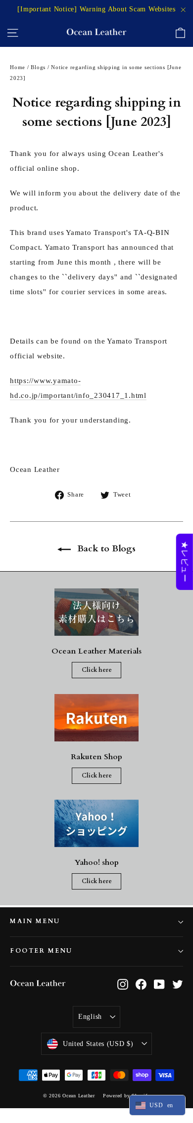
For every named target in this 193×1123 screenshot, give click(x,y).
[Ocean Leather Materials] (96, 612)
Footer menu (41, 951)
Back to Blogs (105, 548)
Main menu (35, 921)
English (90, 1016)
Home (17, 67)
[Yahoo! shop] (96, 823)
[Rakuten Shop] (96, 717)
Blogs (38, 67)
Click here (97, 670)
